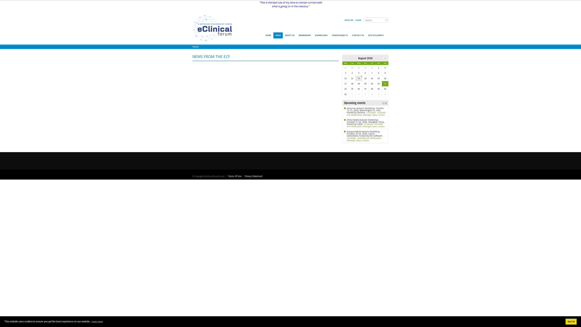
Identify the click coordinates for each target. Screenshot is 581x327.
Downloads (321, 35)
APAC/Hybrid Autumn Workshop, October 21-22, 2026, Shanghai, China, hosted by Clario (365, 123)
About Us (289, 35)
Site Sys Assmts (376, 35)
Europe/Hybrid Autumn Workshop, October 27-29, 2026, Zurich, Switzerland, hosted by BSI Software (364, 136)
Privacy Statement (254, 176)
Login (358, 20)
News (278, 35)
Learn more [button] (97, 321)
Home (268, 35)
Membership (305, 35)
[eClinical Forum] (213, 27)
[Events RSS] (386, 103)
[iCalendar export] (383, 103)
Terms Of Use (234, 176)
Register (349, 20)
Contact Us (358, 35)
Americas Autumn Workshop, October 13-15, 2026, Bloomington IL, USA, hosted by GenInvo (366, 111)
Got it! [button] (571, 321)
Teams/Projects (340, 35)
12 (359, 78)
